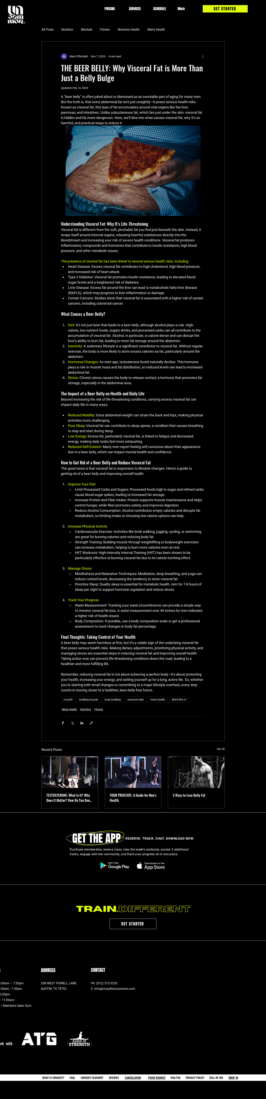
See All (221, 748)
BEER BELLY (179, 699)
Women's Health (129, 29)
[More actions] (202, 56)
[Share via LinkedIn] (82, 723)
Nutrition (67, 29)
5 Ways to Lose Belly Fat (189, 795)
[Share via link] (91, 723)
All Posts (47, 29)
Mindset (86, 29)
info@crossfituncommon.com (114, 989)
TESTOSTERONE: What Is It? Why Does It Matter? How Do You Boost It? (69, 798)
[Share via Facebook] (63, 723)
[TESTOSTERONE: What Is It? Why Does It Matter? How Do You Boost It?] (70, 772)
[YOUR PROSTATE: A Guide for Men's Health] (133, 772)
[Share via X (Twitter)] (72, 723)
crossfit (68, 699)
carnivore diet (135, 699)
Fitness (105, 29)
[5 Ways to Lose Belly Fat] (196, 772)
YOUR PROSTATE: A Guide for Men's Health (133, 798)
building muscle (88, 699)
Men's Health (156, 29)
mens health (157, 699)
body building (113, 699)
